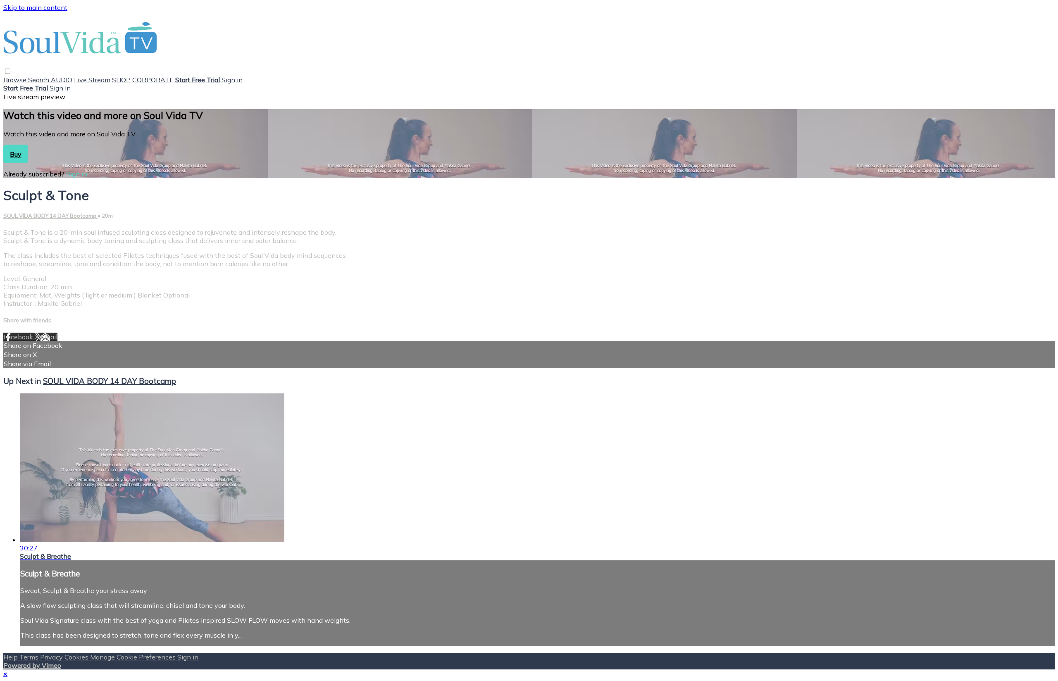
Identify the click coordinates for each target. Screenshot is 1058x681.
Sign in (232, 80)
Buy (15, 154)
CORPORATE (153, 80)
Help (11, 657)
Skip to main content (35, 7)
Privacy (52, 657)
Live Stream (92, 80)
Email (49, 337)
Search (39, 80)
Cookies (77, 657)
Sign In (60, 88)
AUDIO (61, 80)
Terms (29, 657)
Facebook (19, 337)
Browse (15, 80)
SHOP (121, 80)
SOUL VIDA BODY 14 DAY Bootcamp (50, 215)
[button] (7, 71)
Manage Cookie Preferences (133, 657)
